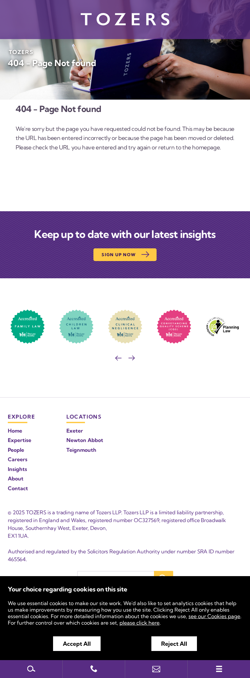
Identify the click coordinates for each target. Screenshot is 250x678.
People (16, 450)
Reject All (174, 643)
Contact (18, 488)
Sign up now (119, 254)
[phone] (93, 669)
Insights (17, 469)
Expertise (19, 440)
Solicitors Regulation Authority (123, 551)
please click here (139, 622)
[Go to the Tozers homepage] (125, 19)
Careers (17, 459)
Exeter (74, 430)
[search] (31, 669)
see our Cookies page (214, 616)
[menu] (219, 669)
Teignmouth (81, 450)
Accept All (77, 643)
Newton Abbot (84, 440)
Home (15, 430)
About (15, 478)
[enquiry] (156, 669)
